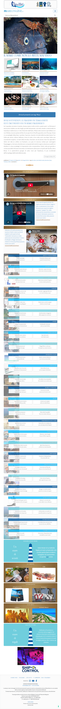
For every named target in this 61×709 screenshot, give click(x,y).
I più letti (29, 678)
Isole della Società (40, 160)
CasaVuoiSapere (35, 685)
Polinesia (6, 161)
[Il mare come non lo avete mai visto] (30, 35)
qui (47, 557)
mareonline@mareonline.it (43, 219)
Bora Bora (34, 160)
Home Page (14, 678)
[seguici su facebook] (36, 681)
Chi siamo (22, 678)
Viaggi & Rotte (26, 160)
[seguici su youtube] (33, 681)
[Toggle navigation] (55, 11)
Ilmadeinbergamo (27, 685)
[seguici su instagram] (30, 681)
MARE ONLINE (30, 702)
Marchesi (47, 160)
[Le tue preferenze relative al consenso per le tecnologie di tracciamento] (58, 706)
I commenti (36, 678)
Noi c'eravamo (45, 678)
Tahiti (9, 161)
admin (19, 160)
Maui (50, 160)
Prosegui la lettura (49, 156)
